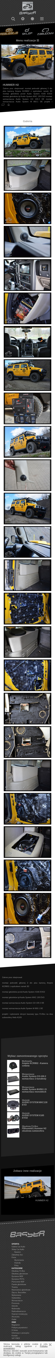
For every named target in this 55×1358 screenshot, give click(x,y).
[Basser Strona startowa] (27, 8)
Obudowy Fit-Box (18, 1271)
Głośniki (15, 1306)
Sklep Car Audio (18, 1249)
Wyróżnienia (19, 1260)
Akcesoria (15, 1317)
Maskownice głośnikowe (21, 1290)
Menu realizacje (26, 40)
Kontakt (15, 1336)
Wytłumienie (16, 1295)
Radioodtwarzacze (19, 1311)
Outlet (14, 1319)
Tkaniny (15, 1287)
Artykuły (17, 1263)
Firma (14, 1257)
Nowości (17, 1252)
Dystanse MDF (17, 1276)
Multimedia (16, 1309)
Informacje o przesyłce (20, 1333)
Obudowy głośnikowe (20, 1274)
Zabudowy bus (17, 1255)
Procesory (15, 1303)
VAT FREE (16, 1338)
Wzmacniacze (17, 1301)
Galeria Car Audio (18, 1247)
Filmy (16, 1265)
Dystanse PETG (18, 1279)
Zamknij (50, 1344)
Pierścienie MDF (18, 1282)
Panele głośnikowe (19, 1284)
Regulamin (16, 1325)
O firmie (15, 1330)
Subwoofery (16, 1298)
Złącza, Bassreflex (19, 1292)
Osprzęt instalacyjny (20, 1314)
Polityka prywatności (20, 1328)
